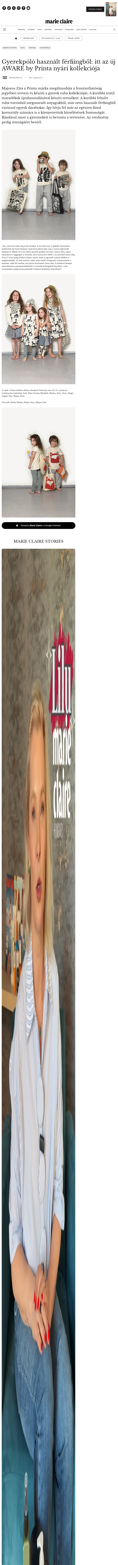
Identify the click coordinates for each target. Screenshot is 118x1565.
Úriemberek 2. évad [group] (51, 38)
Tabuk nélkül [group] (74, 38)
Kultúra (92, 29)
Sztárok (31, 29)
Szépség (48, 29)
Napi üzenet (82, 29)
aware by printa (10, 48)
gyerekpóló (45, 48)
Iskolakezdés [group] (28, 38)
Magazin (21, 29)
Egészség (69, 29)
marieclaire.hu (15, 78)
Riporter (59, 29)
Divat (40, 29)
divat (23, 48)
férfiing (32, 48)
